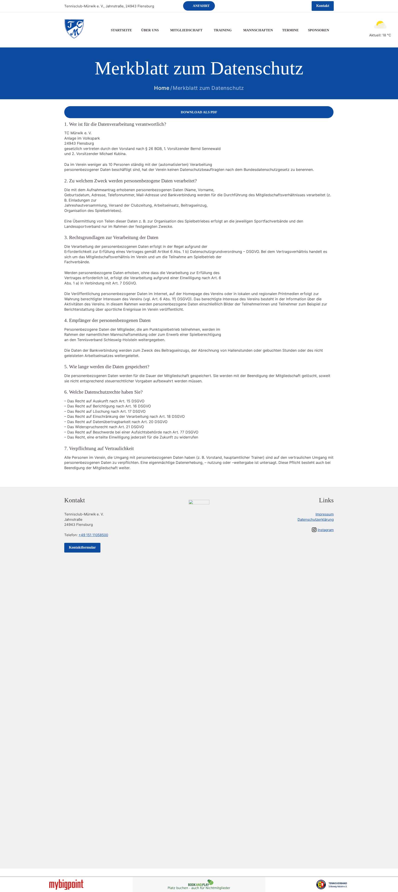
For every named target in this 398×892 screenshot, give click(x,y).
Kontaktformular (82, 547)
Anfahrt (201, 6)
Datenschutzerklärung (316, 519)
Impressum (325, 514)
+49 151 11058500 (93, 535)
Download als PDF (199, 112)
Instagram (326, 530)
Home (161, 88)
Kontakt (322, 6)
